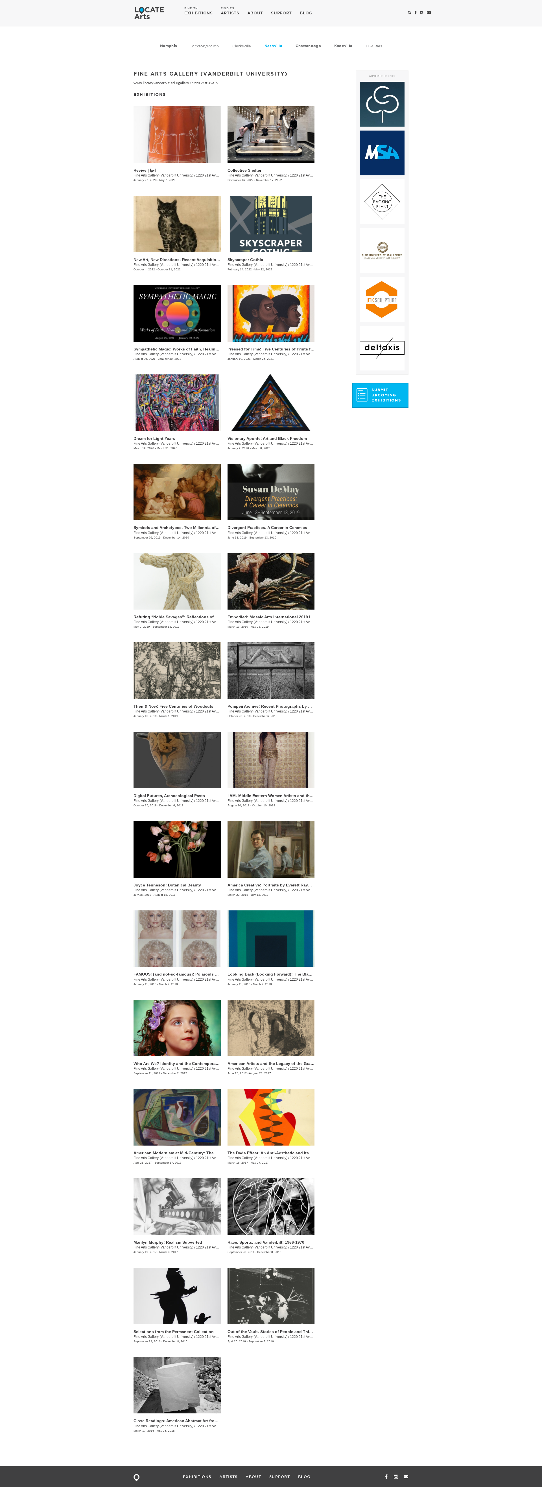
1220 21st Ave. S (303, 175)
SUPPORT (281, 13)
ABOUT (255, 13)
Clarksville (241, 46)
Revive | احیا (145, 170)
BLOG (306, 13)
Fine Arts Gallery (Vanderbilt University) (163, 175)
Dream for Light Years (154, 438)
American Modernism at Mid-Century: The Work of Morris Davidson (198, 1153)
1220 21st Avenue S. (306, 265)
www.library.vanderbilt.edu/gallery (161, 83)
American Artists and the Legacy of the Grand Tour (276, 1063)
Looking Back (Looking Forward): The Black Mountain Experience (291, 974)
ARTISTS (230, 12)
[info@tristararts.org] (429, 13)
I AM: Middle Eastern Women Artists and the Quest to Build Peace (291, 795)
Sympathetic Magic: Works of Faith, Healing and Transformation (195, 349)
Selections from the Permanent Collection (174, 1331)
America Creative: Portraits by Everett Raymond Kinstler (281, 885)
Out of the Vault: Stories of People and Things (272, 1331)
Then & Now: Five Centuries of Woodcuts (173, 706)
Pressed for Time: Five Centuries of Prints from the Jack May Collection (296, 349)
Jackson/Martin (204, 46)
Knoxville (343, 46)
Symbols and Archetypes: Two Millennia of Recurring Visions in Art (198, 527)
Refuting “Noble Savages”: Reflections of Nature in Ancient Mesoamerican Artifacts (214, 617)
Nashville (273, 46)
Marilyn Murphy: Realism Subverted (168, 1242)
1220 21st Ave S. (209, 265)
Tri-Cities (374, 46)
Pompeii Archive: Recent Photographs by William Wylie (280, 706)
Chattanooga (308, 46)
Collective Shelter (244, 170)
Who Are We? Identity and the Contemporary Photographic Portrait (198, 1063)
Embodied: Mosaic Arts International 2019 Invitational (279, 617)
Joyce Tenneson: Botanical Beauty (167, 885)
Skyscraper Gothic (245, 259)
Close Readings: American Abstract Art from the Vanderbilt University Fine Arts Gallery (217, 1420)
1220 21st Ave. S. (205, 83)
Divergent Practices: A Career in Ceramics (267, 527)
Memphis (168, 46)
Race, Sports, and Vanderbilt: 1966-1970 (266, 1242)
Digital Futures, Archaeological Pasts (169, 795)
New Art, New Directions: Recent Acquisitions (177, 259)
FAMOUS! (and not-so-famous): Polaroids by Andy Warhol (189, 974)
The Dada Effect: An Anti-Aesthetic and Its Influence (278, 1153)
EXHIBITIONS (198, 12)
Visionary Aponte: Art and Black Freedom (267, 438)
